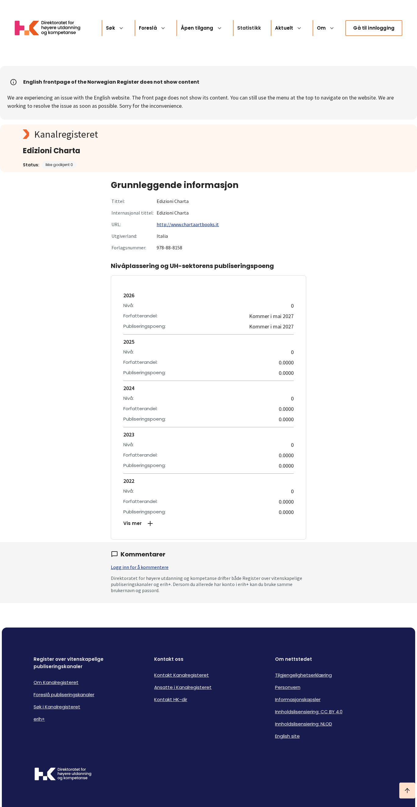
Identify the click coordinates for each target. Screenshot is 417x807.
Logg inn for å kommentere (140, 567)
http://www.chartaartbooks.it (188, 224)
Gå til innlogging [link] (373, 28)
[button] (208, 523)
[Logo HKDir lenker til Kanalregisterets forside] (51, 28)
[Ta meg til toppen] (407, 790)
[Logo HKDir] (63, 775)
